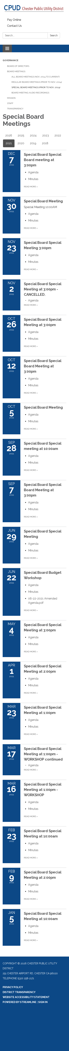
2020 (21, 143)
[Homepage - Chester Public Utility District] (34, 8)
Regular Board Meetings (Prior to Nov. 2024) (37, 82)
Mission (11, 98)
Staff (10, 103)
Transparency (15, 108)
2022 (57, 135)
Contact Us (14, 25)
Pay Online (14, 19)
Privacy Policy (13, 987)
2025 (21, 135)
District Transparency (19, 992)
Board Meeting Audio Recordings (30, 92)
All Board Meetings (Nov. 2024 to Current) (36, 76)
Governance (10, 60)
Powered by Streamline (19, 1002)
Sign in (43, 1002)
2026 (8, 135)
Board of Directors (18, 66)
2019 (33, 143)
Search (54, 35)
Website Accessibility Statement (26, 997)
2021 (9, 143)
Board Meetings (16, 71)
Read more (31, 186)
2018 (45, 143)
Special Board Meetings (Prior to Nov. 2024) (36, 87)
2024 (33, 135)
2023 (45, 135)
